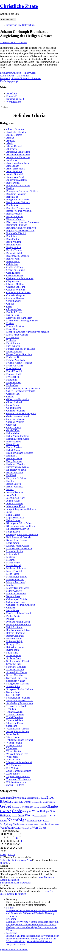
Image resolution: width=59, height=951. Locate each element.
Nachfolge (17, 819)
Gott (24, 811)
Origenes (10, 607)
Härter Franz (12, 444)
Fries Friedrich (13, 368)
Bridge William (13, 247)
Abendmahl (6, 797)
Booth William (13, 241)
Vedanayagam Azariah (17, 728)
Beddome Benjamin (16, 194)
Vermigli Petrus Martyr (17, 731)
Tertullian (11, 709)
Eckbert (10, 323)
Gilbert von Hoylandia (17, 399)
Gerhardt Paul (13, 393)
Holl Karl (11, 475)
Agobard (10, 140)
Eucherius (11, 340)
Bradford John (13, 244)
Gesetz (43, 807)
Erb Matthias (12, 337)
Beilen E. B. (12, 196)
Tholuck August (14, 711)
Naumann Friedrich (16, 593)
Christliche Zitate (19, 6)
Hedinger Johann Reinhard (19, 453)
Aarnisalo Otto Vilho (16, 132)
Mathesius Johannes (16, 568)
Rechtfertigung (34, 820)
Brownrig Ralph (14, 253)
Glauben (5, 811)
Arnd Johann (12, 165)
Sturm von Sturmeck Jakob (19, 700)
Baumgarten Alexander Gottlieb (22, 191)
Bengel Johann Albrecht (18, 199)
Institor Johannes (14, 486)
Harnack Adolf (13, 441)
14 (20, 841)
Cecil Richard (13, 272)
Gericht (36, 807)
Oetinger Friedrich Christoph (20, 604)
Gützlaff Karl (13, 430)
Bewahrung (41, 798)
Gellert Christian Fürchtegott (20, 391)
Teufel (36, 824)
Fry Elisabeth (13, 377)
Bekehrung (19, 797)
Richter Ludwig (14, 638)
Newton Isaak (13, 596)
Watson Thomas (14, 745)
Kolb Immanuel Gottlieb (18, 537)
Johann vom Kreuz (15, 506)
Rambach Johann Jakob (18, 630)
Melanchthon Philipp (16, 576)
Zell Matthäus (13, 768)
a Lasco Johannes (15, 129)
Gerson (10, 396)
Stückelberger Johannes (18, 697)
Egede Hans (12, 329)
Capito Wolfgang (14, 267)
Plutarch (10, 619)
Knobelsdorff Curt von (17, 528)
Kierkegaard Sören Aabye (19, 523)
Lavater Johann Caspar (17, 545)
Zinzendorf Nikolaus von (18, 779)
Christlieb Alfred (14, 275)
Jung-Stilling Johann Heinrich (21, 509)
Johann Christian (14, 503)
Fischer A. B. (13, 357)
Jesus (21, 815)
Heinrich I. (11, 455)
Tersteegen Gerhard (16, 706)
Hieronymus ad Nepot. (17, 467)
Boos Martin (12, 239)
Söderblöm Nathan (15, 680)
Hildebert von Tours (16, 469)
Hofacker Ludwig (15, 472)
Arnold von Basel (15, 177)
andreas (23, 42)
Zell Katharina (13, 765)
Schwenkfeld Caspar (16, 672)
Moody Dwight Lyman (17, 588)
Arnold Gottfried (14, 174)
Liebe (50, 815)
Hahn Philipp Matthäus (17, 436)
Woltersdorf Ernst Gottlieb (19, 762)
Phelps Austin (13, 616)
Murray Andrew (14, 590)
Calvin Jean (12, 264)
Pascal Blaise (12, 610)
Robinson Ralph (14, 641)
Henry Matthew (14, 461)
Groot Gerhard (13, 427)
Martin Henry (13, 562)
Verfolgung (54, 824)
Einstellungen (7, 882)
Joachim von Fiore (15, 498)
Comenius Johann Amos (18, 292)
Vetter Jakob (12, 734)
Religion (46, 821)
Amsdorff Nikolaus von (18, 154)
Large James (12, 543)
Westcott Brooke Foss (17, 754)
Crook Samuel (13, 301)
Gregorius (11, 424)
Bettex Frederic (14, 213)
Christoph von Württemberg (20, 278)
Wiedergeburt (26, 828)
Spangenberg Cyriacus (17, 683)
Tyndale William (14, 720)
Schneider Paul (13, 664)
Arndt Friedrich (14, 171)
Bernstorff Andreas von (18, 208)
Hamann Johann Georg (17, 438)
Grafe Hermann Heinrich (18, 416)
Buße (21, 802)
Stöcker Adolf (13, 692)
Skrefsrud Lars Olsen (16, 678)
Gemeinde (15, 807)
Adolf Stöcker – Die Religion (14, 75)
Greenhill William (15, 422)
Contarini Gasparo (15, 295)
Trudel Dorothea (14, 717)
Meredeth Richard (15, 579)
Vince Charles (13, 737)
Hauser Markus (14, 447)
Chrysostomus (13, 281)
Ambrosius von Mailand (18, 151)
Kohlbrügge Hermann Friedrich (22, 534)
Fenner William (14, 351)
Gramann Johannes (15, 419)
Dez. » (11, 854)
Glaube (52, 806)
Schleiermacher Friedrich (18, 661)
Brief (16, 802)
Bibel (50, 797)
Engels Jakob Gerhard (17, 334)
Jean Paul (11, 495)
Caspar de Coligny (15, 270)
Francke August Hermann (19, 362)
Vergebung (7, 827)
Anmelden (11, 93)
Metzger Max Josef (15, 582)
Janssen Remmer (14, 492)
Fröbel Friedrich (14, 371)
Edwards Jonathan (15, 326)
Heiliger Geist (28, 72)
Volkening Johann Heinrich (20, 740)
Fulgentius (11, 379)
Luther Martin (13, 554)
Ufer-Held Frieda (14, 723)
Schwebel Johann (15, 669)
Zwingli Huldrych (15, 785)
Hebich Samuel (14, 450)
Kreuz (36, 816)
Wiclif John (12, 756)
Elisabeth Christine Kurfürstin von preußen (27, 331)
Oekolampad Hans (15, 602)
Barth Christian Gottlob (18, 185)
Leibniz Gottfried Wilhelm (19, 548)
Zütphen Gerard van (16, 782)
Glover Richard (14, 402)
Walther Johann (14, 742)
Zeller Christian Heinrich (18, 770)
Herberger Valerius (15, 464)
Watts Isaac (11, 748)
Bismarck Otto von (15, 219)
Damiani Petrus (14, 312)
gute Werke (32, 811)
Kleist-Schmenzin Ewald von (20, 526)
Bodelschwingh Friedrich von (21, 227)
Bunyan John (13, 258)
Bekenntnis (32, 798)
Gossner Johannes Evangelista (21, 413)
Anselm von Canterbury (18, 157)
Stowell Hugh (13, 695)
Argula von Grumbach (17, 163)
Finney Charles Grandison (19, 354)
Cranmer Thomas (15, 298)
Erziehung (35, 802)
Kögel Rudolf (13, 531)
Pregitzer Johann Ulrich (18, 621)
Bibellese (6, 801)
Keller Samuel (13, 520)
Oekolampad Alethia (16, 599)
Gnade (17, 811)
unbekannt (11, 725)
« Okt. (3, 854)
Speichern (5, 949)
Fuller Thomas (13, 382)
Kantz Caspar (13, 514)
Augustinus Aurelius (16, 180)
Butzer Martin (13, 261)
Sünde (16, 824)
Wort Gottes (39, 827)
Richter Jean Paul (15, 635)
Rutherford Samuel (15, 647)
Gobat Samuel (13, 405)
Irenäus (10, 489)
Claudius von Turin (15, 286)
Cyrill (9, 306)
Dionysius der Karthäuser (19, 317)
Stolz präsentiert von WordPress (16, 860)
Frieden (51, 802)
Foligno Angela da (15, 360)
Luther (3, 820)
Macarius (10, 559)
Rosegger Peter (13, 644)
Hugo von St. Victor (16, 478)
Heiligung (5, 815)
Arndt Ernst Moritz (15, 168)
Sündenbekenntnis (26, 824)
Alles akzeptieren (22, 882)
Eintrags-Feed (13, 96)
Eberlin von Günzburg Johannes (22, 320)
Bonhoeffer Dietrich (16, 233)
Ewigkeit (43, 802)
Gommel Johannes (15, 410)
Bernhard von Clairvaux (18, 202)
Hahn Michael (13, 433)
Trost (47, 824)
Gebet (5, 806)
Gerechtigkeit (26, 806)
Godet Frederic (13, 407)
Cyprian (10, 303)
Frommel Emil (13, 374)
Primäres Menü (8, 19)
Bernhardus (12, 205)
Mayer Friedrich (14, 571)
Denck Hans (12, 315)
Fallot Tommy (13, 343)
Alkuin (9, 143)
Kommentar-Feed (15, 99)
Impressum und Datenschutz (20, 25)
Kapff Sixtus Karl (15, 517)
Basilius (10, 188)
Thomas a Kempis (15, 714)
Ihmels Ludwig (13, 483)
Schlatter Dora (13, 658)
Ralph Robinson (14, 627)
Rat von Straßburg (15, 633)
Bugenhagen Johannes (17, 256)
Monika (10, 585)
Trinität (41, 824)
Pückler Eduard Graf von (18, 624)
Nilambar (4, 863)
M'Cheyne (11, 557)
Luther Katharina (14, 551)
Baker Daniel (13, 182)
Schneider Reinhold (16, 666)
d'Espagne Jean (14, 309)
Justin (9, 512)
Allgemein (11, 149)
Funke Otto (12, 385)
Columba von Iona (15, 289)
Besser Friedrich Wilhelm (18, 210)
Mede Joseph (12, 574)
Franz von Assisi (14, 365)
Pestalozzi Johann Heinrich (19, 613)
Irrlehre (14, 816)
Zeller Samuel (13, 773)
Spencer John (13, 686)
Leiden (42, 816)
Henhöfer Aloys (14, 458)
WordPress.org (13, 101)
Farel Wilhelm (13, 346)
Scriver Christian (14, 675)
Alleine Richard (14, 146)
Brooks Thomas (14, 250)
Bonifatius (11, 236)
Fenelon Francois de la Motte (20, 348)
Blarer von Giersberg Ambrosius (22, 222)
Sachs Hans (12, 652)
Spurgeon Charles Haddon (19, 689)
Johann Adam (13, 500)
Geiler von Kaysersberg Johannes (23, 388)
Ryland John (12, 649)
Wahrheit (17, 828)
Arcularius (11, 160)
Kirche (29, 815)
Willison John (13, 759)
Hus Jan (10, 481)
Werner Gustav (13, 751)
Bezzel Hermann (14, 216)
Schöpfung (6, 824)
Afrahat (10, 137)
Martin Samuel (13, 565)
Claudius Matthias (15, 284)
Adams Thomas (14, 135)
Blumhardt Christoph (10, 72)
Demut (27, 801)
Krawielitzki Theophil (17, 540)
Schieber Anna (13, 655)
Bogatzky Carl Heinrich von (20, 230)
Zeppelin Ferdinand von (18, 776)
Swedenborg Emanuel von (19, 703)
